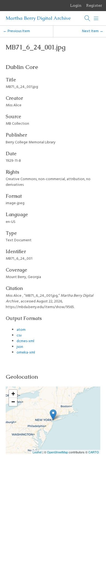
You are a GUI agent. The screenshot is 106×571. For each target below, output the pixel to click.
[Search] (87, 18)
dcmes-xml (25, 341)
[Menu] (96, 18)
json (20, 347)
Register (94, 5)
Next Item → (92, 31)
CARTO (93, 452)
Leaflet (37, 452)
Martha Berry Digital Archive (38, 18)
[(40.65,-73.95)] (53, 414)
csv (19, 335)
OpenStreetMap (57, 452)
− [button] (13, 401)
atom (21, 330)
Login (76, 5)
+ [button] (13, 393)
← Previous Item (16, 31)
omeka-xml (26, 352)
